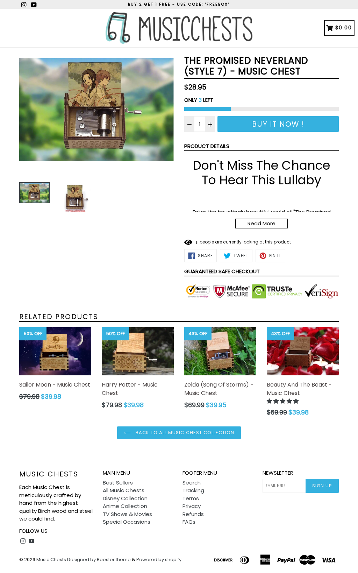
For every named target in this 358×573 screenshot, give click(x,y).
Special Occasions (126, 521)
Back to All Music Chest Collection (184, 432)
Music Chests (48, 474)
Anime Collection (125, 506)
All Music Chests (123, 490)
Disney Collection (125, 498)
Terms (190, 498)
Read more (261, 223)
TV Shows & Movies (127, 514)
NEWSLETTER (278, 473)
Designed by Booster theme (99, 559)
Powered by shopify (158, 559)
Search (191, 482)
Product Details (206, 146)
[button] (283, 401)
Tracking (193, 490)
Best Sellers (118, 482)
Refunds (193, 514)
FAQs (188, 521)
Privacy (191, 506)
